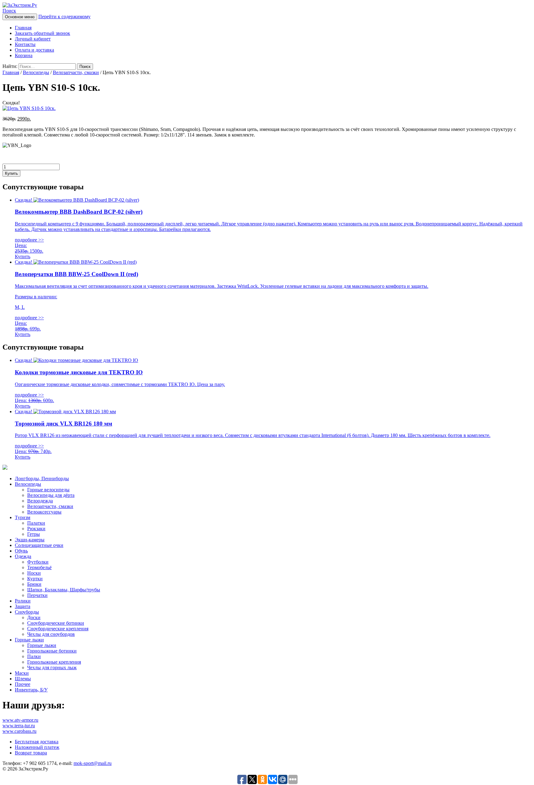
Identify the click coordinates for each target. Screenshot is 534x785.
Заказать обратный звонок (42, 33)
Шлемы (23, 678)
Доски (33, 617)
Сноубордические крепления (57, 628)
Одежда (23, 556)
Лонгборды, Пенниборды (42, 478)
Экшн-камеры (29, 539)
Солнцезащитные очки (39, 545)
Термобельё (39, 567)
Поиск (9, 10)
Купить (11, 173)
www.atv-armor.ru (20, 720)
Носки (34, 573)
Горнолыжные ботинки (52, 650)
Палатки (36, 523)
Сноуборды (27, 612)
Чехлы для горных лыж (52, 667)
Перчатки (37, 595)
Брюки (34, 584)
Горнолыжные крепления (54, 662)
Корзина (23, 55)
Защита (22, 606)
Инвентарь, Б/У (31, 689)
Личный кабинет (33, 38)
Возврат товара (31, 752)
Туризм (22, 517)
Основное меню (20, 17)
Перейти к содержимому (64, 16)
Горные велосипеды (48, 489)
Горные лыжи (29, 639)
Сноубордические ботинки (55, 623)
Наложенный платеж (37, 747)
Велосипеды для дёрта (50, 495)
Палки (34, 656)
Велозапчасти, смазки (76, 72)
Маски (22, 673)
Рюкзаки (36, 528)
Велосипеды (36, 72)
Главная (23, 27)
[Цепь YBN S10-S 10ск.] (29, 108)
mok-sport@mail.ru (93, 763)
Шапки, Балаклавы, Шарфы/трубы (63, 589)
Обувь (21, 550)
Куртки (35, 578)
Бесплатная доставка (36, 741)
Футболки (38, 562)
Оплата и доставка (34, 49)
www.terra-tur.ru (18, 725)
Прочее (22, 684)
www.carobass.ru (19, 731)
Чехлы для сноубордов (51, 634)
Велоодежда (40, 500)
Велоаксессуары (44, 511)
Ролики (23, 600)
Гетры (33, 534)
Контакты (25, 44)
